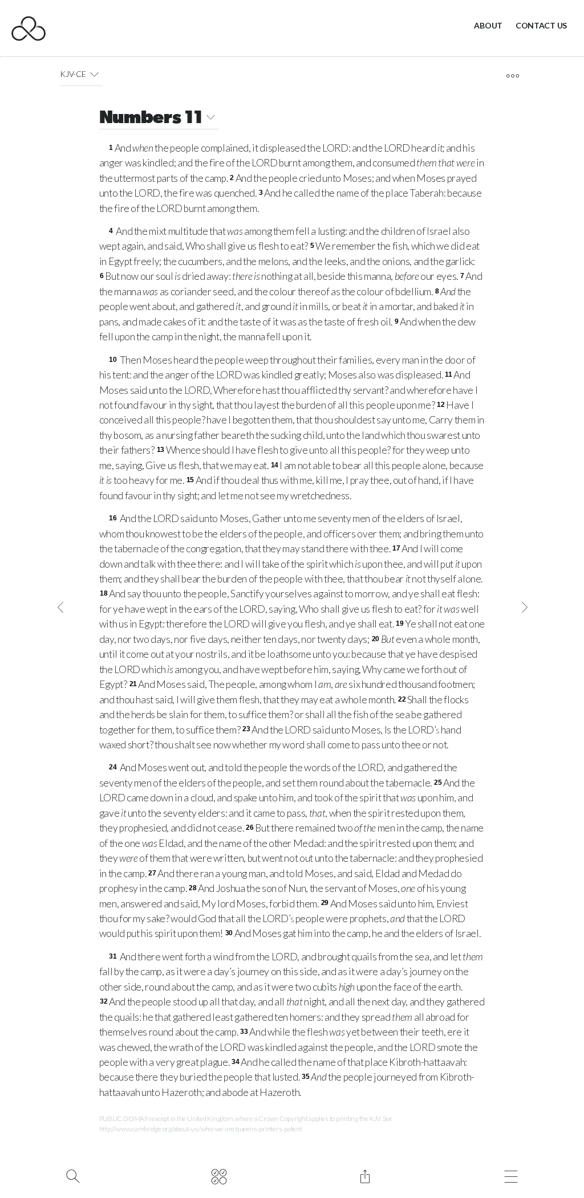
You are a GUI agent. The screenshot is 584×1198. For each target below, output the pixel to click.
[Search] (72, 1175)
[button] (94, 74)
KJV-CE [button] (73, 74)
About (488, 25)
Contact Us (541, 25)
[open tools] (512, 76)
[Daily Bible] (218, 1175)
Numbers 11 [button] (150, 118)
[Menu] (510, 1175)
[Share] (364, 1175)
